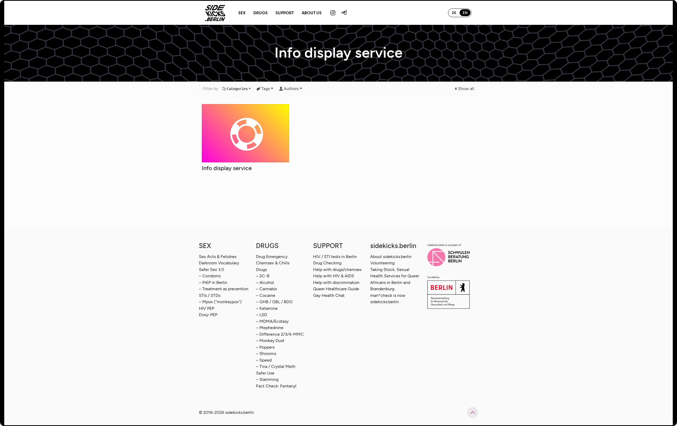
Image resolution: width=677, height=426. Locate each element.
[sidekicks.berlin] (215, 13)
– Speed (264, 360)
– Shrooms (266, 353)
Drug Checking (327, 262)
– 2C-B (262, 275)
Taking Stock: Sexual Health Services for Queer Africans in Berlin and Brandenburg (394, 279)
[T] (344, 13)
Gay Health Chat (329, 295)
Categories (237, 89)
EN (465, 13)
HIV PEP (206, 308)
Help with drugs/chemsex (337, 269)
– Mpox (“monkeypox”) (220, 301)
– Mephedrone (269, 327)
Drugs (261, 269)
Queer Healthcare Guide (336, 288)
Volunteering (382, 262)
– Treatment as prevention (223, 288)
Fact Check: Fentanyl (276, 385)
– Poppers (265, 347)
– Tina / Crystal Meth (275, 366)
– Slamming (267, 379)
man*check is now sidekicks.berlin (387, 298)
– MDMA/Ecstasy (272, 321)
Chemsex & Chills (272, 262)
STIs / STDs (209, 295)
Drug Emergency (271, 256)
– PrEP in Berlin (213, 282)
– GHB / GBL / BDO (274, 301)
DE (454, 13)
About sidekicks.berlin (390, 256)
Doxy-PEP (208, 314)
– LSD (261, 314)
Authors (291, 88)
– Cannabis (266, 288)
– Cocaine (265, 295)
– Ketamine (267, 308)
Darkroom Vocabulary (219, 262)
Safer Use (265, 373)
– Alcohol (265, 282)
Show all (466, 88)
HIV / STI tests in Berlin (335, 256)
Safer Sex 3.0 (211, 269)
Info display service (227, 168)
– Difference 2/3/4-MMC (280, 334)
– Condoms (210, 275)
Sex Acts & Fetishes (217, 256)
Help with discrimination (336, 282)
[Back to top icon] (472, 412)
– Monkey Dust (270, 340)
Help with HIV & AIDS (333, 275)
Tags (265, 88)
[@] (333, 13)
